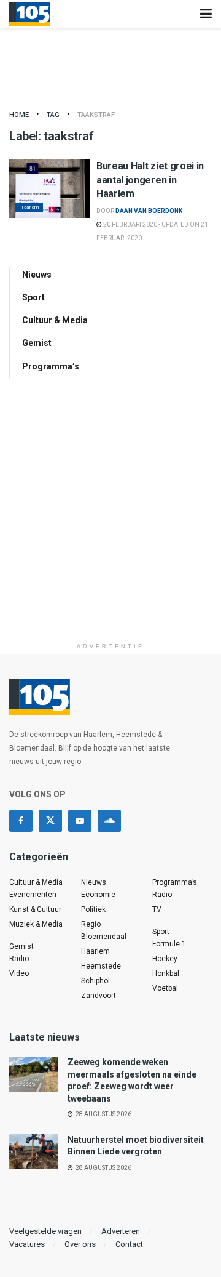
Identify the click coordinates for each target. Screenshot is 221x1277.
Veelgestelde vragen (45, 1231)
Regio (91, 924)
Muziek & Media (36, 924)
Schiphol (95, 981)
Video (19, 973)
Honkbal (165, 973)
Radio (19, 958)
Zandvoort (98, 995)
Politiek (93, 909)
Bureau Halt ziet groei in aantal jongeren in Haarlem (150, 179)
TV (156, 909)
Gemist (37, 343)
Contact (129, 1244)
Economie (98, 894)
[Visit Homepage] (29, 14)
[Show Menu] (206, 14)
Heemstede (101, 966)
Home (19, 115)
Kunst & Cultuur (35, 909)
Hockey (164, 958)
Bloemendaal (103, 936)
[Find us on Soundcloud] (109, 821)
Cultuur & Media (55, 320)
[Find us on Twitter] (50, 821)
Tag (53, 115)
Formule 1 (169, 944)
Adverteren (120, 1231)
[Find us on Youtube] (79, 821)
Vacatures (27, 1244)
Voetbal (165, 988)
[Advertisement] (110, 526)
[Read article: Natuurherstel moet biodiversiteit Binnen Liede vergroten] (33, 1151)
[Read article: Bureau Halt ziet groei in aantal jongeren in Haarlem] (49, 188)
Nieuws (37, 275)
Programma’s (50, 366)
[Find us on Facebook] (21, 821)
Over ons (80, 1244)
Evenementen (32, 894)
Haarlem (29, 207)
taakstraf (96, 115)
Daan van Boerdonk (148, 210)
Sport (33, 297)
